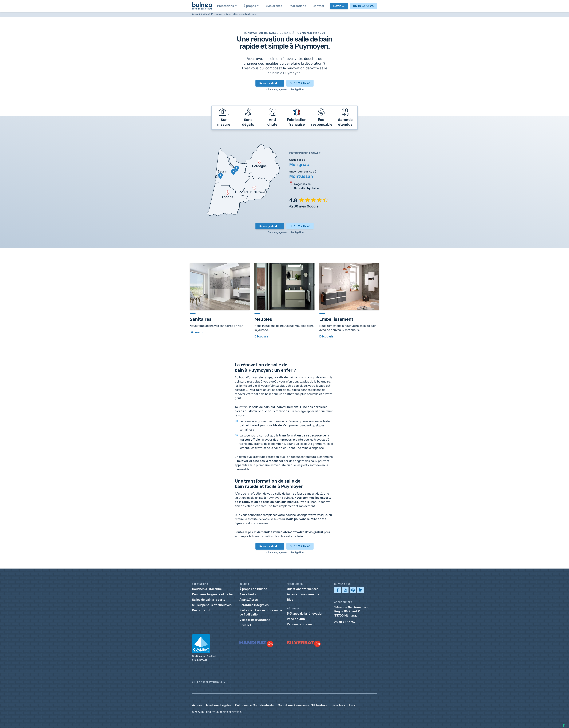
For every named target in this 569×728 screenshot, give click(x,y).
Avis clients (247, 594)
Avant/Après (248, 599)
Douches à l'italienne (207, 589)
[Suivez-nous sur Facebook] (337, 590)
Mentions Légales (218, 705)
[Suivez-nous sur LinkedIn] (360, 590)
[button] (284, 682)
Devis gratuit (268, 83)
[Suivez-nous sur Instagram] (345, 590)
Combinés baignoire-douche (212, 594)
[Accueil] (202, 5)
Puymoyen (217, 14)
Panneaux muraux (300, 624)
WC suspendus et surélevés (212, 605)
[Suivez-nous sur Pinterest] (353, 590)
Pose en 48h (296, 619)
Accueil (196, 14)
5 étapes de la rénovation (305, 613)
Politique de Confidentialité (254, 705)
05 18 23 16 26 (363, 6)
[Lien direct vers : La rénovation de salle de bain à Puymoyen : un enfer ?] (233, 364)
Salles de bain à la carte (208, 599)
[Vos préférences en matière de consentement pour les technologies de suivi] (564, 725)
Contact (245, 625)
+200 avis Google (304, 206)
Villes (206, 14)
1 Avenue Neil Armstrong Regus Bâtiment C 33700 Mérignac (351, 611)
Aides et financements (303, 594)
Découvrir (197, 332)
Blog (290, 599)
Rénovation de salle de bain (241, 14)
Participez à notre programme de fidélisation (260, 612)
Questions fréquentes (302, 589)
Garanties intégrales (254, 605)
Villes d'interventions (254, 620)
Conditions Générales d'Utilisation (302, 705)
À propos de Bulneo (253, 589)
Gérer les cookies (342, 705)
